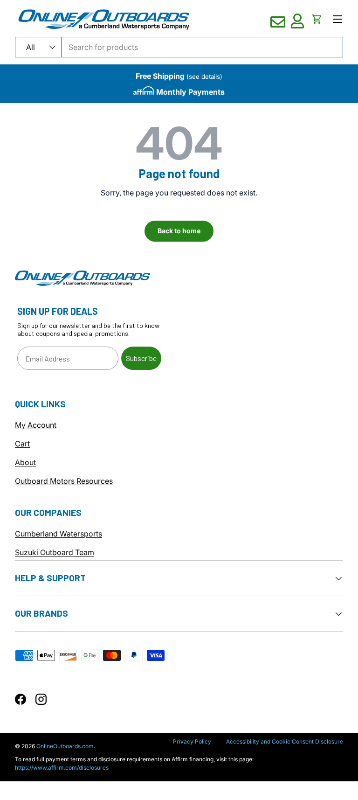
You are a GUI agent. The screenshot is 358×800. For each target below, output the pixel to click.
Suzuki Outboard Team (54, 552)
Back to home (179, 231)
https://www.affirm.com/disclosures (62, 767)
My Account (35, 425)
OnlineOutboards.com (65, 746)
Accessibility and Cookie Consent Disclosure (284, 741)
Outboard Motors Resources (64, 481)
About (25, 462)
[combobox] (179, 47)
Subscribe (141, 358)
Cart (22, 443)
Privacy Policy (192, 741)
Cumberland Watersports (58, 533)
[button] (317, 19)
